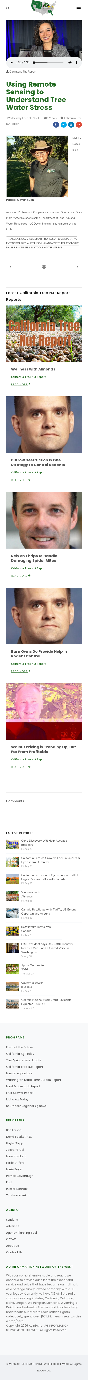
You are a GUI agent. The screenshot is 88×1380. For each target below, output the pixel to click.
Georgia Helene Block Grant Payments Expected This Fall (46, 1002)
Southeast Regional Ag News (26, 1106)
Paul (9, 1182)
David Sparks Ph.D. (19, 1137)
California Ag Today (20, 1054)
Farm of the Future (19, 1047)
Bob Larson (13, 1130)
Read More (19, 384)
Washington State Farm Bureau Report (33, 1080)
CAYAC (11, 1239)
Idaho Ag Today (17, 1099)
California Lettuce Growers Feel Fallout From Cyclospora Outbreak (50, 860)
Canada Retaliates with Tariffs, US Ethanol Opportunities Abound (49, 912)
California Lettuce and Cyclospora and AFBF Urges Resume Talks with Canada (50, 877)
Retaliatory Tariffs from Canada (36, 929)
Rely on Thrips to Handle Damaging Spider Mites (34, 558)
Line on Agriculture (19, 1073)
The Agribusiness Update (23, 1060)
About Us (12, 1246)
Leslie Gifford (15, 1163)
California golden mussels (32, 985)
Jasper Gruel (15, 1150)
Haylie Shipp (14, 1143)
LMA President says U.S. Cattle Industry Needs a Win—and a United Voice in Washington (47, 948)
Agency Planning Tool (21, 1233)
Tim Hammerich (17, 1195)
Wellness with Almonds (33, 369)
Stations (12, 1220)
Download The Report (22, 72)
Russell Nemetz (17, 1189)
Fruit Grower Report (20, 1093)
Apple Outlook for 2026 (33, 967)
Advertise (12, 1226)
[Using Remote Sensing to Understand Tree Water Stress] (44, 38)
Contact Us (14, 1252)
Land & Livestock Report (23, 1086)
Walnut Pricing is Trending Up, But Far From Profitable (43, 749)
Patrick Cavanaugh (20, 200)
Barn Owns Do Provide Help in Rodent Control (39, 654)
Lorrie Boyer (14, 1169)
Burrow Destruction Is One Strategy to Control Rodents (38, 462)
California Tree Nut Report (24, 1067)
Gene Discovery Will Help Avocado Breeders (44, 843)
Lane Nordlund (16, 1156)
